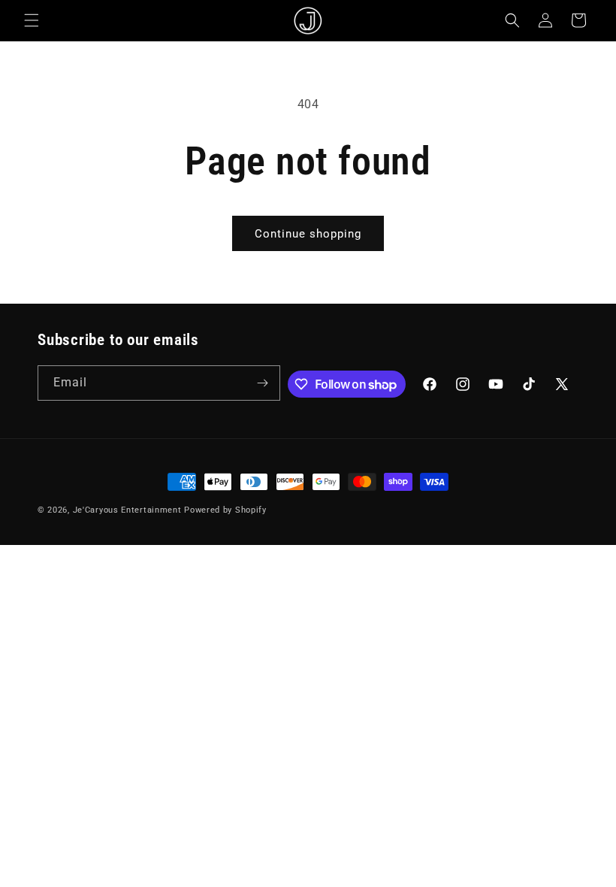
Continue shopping (308, 234)
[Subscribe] (262, 383)
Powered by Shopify (225, 510)
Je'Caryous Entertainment (129, 510)
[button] (31, 20)
